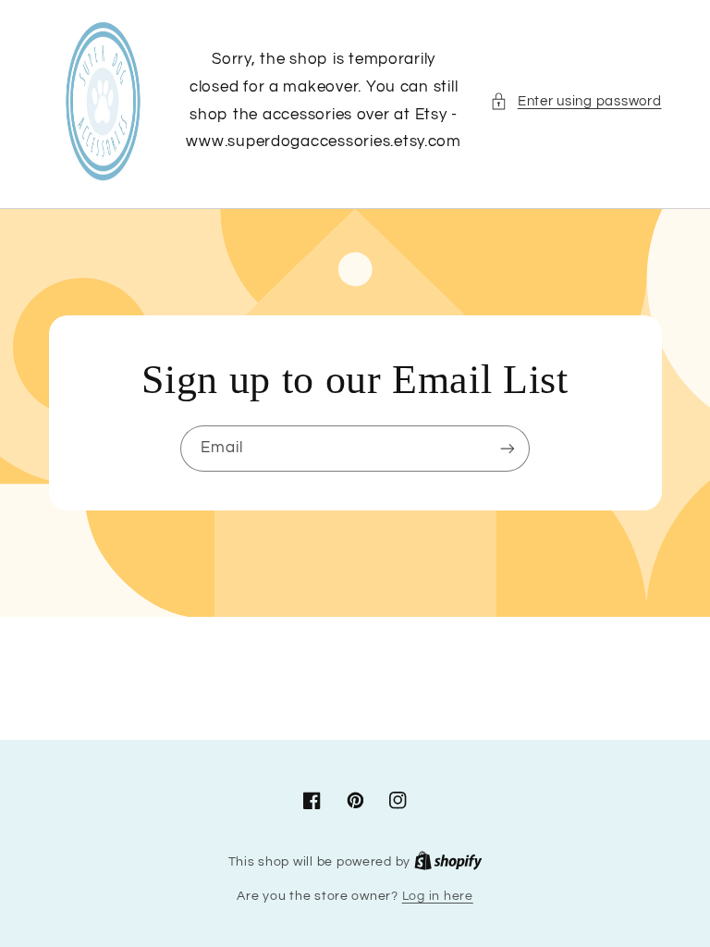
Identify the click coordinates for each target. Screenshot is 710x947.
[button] (575, 102)
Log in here (437, 896)
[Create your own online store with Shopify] (448, 861)
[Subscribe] (507, 448)
